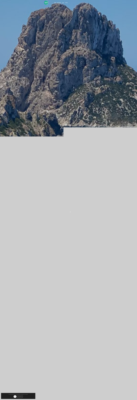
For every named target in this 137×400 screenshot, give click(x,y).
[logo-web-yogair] (46, 2)
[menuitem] (55, 2)
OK (15, 396)
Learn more (20, 396)
